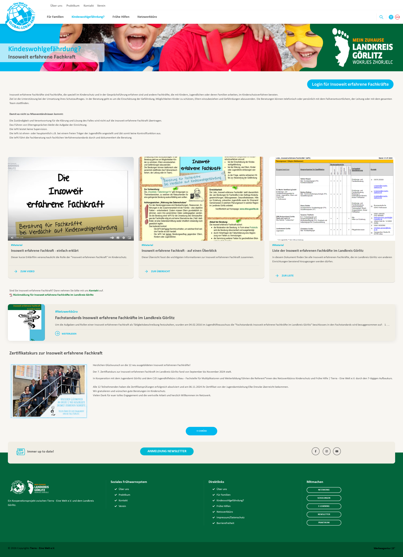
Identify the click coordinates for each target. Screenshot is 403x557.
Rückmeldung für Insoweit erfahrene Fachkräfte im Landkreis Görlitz (53, 294)
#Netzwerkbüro (66, 312)
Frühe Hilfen (121, 17)
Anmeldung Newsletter (167, 451)
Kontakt (89, 5)
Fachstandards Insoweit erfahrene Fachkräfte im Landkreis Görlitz (115, 318)
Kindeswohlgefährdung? (88, 17)
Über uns (56, 5)
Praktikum (72, 5)
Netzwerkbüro (147, 17)
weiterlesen (68, 334)
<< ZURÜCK (201, 431)
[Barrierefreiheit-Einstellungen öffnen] (391, 17)
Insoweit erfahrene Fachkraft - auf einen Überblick (179, 251)
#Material (16, 245)
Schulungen (324, 498)
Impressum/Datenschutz (230, 517)
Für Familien (55, 17)
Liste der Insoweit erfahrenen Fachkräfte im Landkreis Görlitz (317, 251)
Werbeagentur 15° (384, 548)
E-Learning (323, 506)
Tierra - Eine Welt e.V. (42, 548)
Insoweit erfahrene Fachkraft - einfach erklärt (45, 251)
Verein (101, 5)
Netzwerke (324, 490)
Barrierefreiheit (225, 523)
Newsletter (324, 514)
